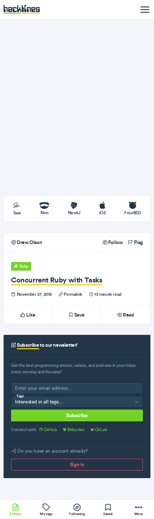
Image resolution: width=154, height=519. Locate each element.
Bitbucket (75, 429)
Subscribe (76, 415)
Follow (114, 242)
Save (78, 315)
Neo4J (74, 212)
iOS (102, 212)
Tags (20, 396)
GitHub (50, 429)
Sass (17, 212)
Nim (44, 212)
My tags (46, 513)
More (138, 513)
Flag (138, 242)
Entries (15, 513)
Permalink (73, 294)
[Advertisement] (77, 107)
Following (77, 513)
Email (20, 389)
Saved (107, 513)
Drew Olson (29, 242)
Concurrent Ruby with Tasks (56, 279)
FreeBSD (132, 212)
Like (30, 315)
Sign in (77, 464)
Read (128, 315)
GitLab (100, 429)
